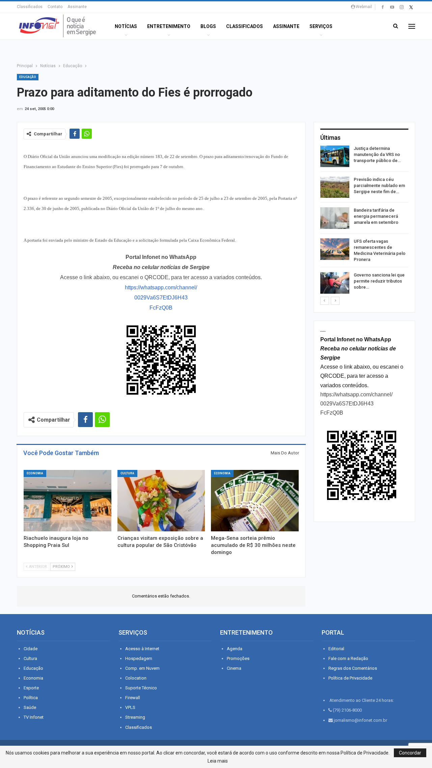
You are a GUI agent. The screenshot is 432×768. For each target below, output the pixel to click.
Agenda (234, 648)
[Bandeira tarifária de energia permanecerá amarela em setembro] (334, 218)
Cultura (127, 473)
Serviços (320, 26)
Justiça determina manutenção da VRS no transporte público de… (377, 154)
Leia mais (218, 761)
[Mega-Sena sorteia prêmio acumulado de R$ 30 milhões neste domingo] (255, 500)
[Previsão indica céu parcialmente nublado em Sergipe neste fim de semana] (334, 187)
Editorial (336, 648)
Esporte (31, 687)
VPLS (130, 707)
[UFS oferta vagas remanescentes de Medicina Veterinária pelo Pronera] (334, 249)
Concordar (410, 753)
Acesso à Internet (142, 648)
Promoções (238, 658)
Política (31, 697)
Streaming (135, 717)
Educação (27, 77)
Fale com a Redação (348, 658)
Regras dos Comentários (352, 668)
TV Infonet (34, 717)
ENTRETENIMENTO (168, 26)
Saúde (30, 707)
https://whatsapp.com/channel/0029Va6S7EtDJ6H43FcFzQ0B (161, 298)
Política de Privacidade (350, 678)
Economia (35, 473)
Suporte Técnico (141, 687)
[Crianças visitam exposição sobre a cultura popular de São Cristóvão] (161, 500)
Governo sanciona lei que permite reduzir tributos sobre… (379, 281)
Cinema (234, 668)
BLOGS (208, 26)
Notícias (126, 26)
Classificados (30, 6)
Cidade (30, 648)
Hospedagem (138, 658)
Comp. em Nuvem (142, 668)
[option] (364, 220)
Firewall (132, 697)
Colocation (135, 678)
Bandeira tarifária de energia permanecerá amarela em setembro (376, 216)
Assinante (77, 6)
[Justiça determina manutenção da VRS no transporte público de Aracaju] (334, 156)
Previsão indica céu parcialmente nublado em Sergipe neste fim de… (379, 185)
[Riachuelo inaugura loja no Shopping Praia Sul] (67, 500)
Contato (55, 6)
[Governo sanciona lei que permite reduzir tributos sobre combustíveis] (334, 283)
